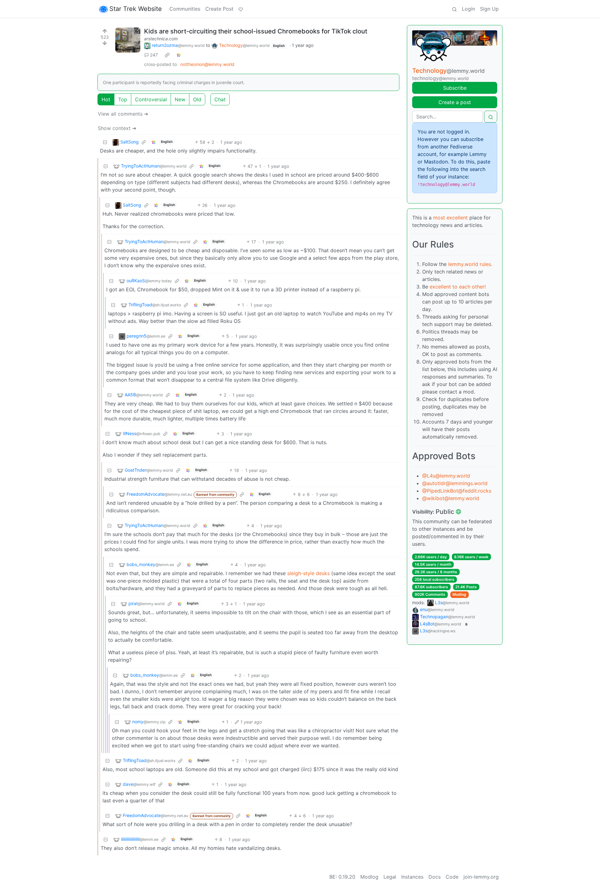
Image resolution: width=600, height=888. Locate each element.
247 (154, 55)
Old (197, 99)
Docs (434, 877)
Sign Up (489, 9)
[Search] (454, 9)
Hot (106, 99)
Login (468, 9)
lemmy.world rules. (470, 264)
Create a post (454, 102)
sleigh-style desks (308, 573)
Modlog (459, 594)
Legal (389, 877)
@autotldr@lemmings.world (455, 483)
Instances (412, 877)
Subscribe (455, 88)
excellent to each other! (458, 286)
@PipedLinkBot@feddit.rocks (456, 491)
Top (122, 99)
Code (452, 877)
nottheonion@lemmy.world (207, 64)
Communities (184, 9)
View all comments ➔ (123, 114)
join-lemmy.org (481, 877)
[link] (167, 55)
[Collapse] (105, 142)
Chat (220, 99)
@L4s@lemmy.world (446, 476)
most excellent (450, 217)
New (180, 99)
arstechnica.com (161, 38)
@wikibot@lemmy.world (450, 498)
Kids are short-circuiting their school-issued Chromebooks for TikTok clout (255, 31)
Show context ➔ (117, 128)
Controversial (151, 99)
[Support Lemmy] (240, 9)
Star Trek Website (135, 9)
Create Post (219, 9)
